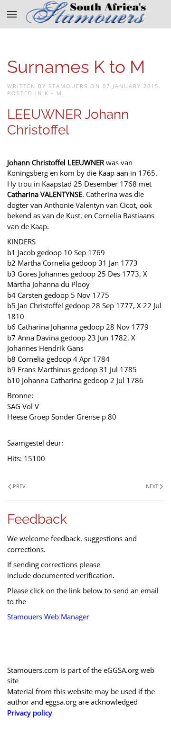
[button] (12, 14)
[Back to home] (85, 14)
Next (152, 486)
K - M (53, 93)
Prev (19, 486)
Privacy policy (29, 712)
